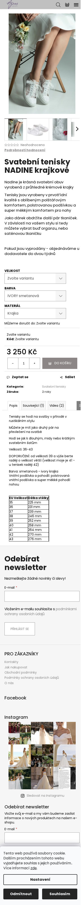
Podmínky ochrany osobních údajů (31, 677)
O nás (9, 683)
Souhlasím (60, 893)
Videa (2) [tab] (57, 405)
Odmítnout (21, 893)
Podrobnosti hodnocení (24, 150)
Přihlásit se (20, 629)
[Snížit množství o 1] (13, 363)
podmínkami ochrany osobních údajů (40, 611)
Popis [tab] (13, 405)
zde (33, 868)
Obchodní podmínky (20, 672)
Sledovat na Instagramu (45, 795)
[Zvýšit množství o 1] (34, 363)
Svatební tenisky (54, 386)
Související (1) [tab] (33, 405)
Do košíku (62, 363)
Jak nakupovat (15, 667)
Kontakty (11, 662)
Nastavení (40, 879)
